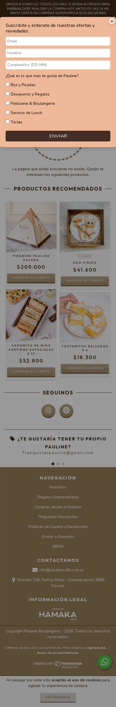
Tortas (16, 122)
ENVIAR (58, 136)
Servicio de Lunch (26, 112)
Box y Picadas (23, 85)
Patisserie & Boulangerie (33, 103)
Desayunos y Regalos (30, 94)
